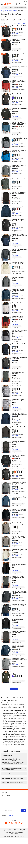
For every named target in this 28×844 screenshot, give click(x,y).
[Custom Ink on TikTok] (19, 823)
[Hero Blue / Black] (13, 140)
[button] (10, 27)
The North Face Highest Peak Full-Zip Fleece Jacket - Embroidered (19, 152)
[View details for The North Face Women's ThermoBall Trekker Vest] (6, 405)
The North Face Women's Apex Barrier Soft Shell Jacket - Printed (19, 619)
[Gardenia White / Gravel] (15, 267)
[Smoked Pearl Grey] (17, 168)
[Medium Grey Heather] (15, 42)
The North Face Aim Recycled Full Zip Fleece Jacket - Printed (19, 496)
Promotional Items (16, 829)
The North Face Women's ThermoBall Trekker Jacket (18, 386)
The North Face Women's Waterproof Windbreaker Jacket (19, 414)
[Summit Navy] (13, 168)
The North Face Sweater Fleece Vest (19, 344)
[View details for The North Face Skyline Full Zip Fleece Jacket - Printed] (6, 474)
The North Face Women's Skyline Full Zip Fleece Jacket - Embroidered (19, 95)
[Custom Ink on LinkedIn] (9, 823)
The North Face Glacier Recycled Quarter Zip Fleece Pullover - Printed (18, 81)
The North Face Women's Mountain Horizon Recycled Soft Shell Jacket (19, 524)
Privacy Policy (8, 832)
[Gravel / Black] (19, 140)
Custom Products (7, 829)
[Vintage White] (15, 238)
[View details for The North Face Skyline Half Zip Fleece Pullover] (6, 363)
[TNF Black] (21, 29)
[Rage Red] (17, 209)
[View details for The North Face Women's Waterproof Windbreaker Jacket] (6, 418)
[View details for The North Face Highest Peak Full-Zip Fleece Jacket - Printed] (6, 142)
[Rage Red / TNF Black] (17, 84)
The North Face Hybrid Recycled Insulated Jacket (19, 250)
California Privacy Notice (17, 832)
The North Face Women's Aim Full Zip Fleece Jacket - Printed (19, 510)
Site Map (23, 829)
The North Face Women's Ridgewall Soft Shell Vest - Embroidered (18, 372)
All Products (3, 10)
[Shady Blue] (13, 56)
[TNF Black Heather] (17, 111)
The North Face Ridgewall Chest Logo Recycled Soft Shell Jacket (19, 179)
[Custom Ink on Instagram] (16, 823)
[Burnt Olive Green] (15, 56)
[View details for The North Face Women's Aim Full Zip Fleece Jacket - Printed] (6, 515)
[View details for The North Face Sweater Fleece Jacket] (6, 114)
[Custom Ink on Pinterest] (12, 823)
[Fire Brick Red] (13, 458)
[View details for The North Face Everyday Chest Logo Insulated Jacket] (6, 72)
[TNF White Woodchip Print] (13, 389)
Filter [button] (4, 19)
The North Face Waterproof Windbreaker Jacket (18, 206)
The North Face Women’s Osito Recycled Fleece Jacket (19, 550)
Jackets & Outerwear (12, 10)
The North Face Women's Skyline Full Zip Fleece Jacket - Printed (19, 673)
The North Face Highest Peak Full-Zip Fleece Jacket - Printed (19, 138)
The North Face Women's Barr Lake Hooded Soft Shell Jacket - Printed (19, 606)
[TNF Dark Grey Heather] (19, 29)
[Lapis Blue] (13, 98)
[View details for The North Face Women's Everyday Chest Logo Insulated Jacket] (6, 240)
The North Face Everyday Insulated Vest (18, 54)
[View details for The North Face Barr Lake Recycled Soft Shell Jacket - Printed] (6, 650)
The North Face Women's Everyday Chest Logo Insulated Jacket (19, 235)
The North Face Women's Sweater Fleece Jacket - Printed (19, 659)
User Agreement (14, 833)
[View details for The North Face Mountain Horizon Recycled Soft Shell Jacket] (6, 541)
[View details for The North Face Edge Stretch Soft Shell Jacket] (6, 171)
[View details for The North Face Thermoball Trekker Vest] (6, 447)
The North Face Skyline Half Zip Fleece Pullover (19, 358)
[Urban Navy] (13, 42)
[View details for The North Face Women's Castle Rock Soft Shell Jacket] (6, 335)
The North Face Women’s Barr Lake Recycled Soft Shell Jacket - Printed (19, 592)
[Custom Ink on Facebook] (6, 823)
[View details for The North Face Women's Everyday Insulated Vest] (6, 308)
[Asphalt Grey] (17, 42)
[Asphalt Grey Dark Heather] (15, 293)
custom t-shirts (20, 830)
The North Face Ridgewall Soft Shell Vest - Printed (19, 632)
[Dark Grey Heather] (15, 209)
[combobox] (14, 7)
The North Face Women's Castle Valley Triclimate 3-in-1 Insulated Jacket (19, 564)
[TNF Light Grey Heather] (13, 431)
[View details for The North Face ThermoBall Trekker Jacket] (6, 461)
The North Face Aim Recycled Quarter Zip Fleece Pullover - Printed (19, 484)
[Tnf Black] (15, 168)
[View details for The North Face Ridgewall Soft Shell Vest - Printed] (6, 637)
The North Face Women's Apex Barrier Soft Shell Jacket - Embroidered (19, 428)
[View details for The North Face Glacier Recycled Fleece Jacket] (6, 322)
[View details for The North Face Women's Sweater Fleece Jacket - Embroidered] (6, 225)
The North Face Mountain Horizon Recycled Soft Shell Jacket (18, 537)
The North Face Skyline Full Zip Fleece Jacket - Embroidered (19, 26)
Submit (23, 810)
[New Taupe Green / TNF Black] (19, 84)
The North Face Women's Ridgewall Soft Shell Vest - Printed (18, 577)
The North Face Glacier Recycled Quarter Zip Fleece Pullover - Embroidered (18, 123)
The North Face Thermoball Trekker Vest (18, 442)
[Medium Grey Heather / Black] (15, 140)
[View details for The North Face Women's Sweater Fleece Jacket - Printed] (6, 664)
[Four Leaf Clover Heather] (13, 29)
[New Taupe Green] (13, 252)
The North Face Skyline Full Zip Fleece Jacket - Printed (19, 469)
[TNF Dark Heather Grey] (15, 360)
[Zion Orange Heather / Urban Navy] (15, 29)
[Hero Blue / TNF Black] (13, 319)
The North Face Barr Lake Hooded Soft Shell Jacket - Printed (18, 290)
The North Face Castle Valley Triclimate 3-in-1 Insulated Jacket (18, 277)
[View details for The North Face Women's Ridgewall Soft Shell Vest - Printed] (6, 582)
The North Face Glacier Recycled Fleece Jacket (17, 317)
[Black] (19, 42)
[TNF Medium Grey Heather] (15, 84)
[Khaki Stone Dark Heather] (15, 595)
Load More (14, 688)
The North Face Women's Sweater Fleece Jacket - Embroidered (18, 221)
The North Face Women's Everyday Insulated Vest (18, 303)
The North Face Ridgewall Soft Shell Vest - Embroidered (19, 193)
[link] (7, 4)
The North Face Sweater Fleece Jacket (19, 109)
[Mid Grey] (13, 333)
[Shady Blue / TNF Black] (13, 84)
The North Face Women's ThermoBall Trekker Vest (18, 400)
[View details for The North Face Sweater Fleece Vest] (6, 349)
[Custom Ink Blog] (22, 823)
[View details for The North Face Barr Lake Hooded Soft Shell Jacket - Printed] (6, 295)
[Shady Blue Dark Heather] (13, 293)
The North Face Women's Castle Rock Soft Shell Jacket (19, 331)
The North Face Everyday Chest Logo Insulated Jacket (19, 67)
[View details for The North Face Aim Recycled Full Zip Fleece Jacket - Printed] (6, 501)
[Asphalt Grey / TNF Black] (21, 84)
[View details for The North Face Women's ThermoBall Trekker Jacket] (6, 391)
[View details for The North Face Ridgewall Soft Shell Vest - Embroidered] (6, 198)
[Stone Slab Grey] (17, 527)
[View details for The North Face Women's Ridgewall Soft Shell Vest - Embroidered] (6, 376)
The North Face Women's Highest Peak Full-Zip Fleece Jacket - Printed (18, 264)
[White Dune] (13, 527)
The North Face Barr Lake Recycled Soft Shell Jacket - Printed (18, 646)
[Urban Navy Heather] (17, 29)
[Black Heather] (19, 595)
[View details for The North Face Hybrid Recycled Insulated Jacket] (6, 255)
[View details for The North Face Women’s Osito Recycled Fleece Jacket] (6, 555)
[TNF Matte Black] (17, 389)
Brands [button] (9, 19)
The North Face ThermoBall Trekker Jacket (18, 456)
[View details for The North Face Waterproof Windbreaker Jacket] (6, 211)
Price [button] (15, 19)
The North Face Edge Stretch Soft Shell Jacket (19, 166)
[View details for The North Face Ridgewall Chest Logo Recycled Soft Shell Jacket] (6, 184)
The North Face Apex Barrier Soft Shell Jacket (18, 40)
